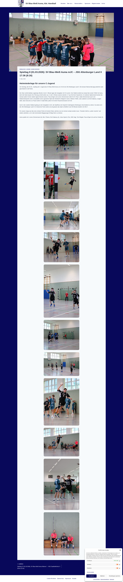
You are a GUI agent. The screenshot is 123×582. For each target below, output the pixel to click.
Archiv (103, 3)
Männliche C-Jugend (25, 69)
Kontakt (74, 578)
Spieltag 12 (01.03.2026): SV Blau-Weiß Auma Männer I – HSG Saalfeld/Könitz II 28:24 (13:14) (38, 566)
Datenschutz (60, 578)
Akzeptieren (91, 576)
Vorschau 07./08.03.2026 (99, 565)
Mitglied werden (96, 3)
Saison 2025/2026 (35, 69)
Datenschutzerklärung (105, 579)
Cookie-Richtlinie (96, 579)
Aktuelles (63, 3)
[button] (120, 550)
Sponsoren (87, 3)
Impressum (112, 579)
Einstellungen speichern (114, 576)
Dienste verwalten (90, 572)
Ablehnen (102, 576)
